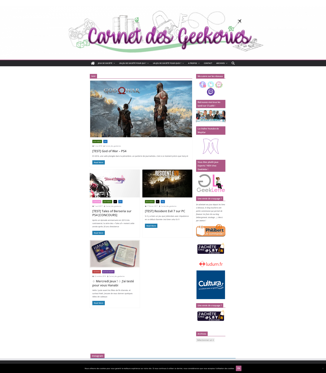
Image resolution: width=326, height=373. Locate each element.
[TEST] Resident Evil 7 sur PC (165, 211)
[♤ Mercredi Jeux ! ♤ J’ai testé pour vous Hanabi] (115, 253)
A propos (192, 63)
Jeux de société (105, 63)
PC (115, 202)
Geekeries (96, 272)
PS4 (105, 141)
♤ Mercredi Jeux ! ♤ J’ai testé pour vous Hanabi (113, 283)
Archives (220, 63)
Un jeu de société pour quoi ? (167, 63)
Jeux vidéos (97, 141)
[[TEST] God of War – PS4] (141, 109)
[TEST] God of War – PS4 (109, 151)
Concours (96, 202)
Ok (238, 368)
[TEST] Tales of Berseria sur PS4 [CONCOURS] (111, 213)
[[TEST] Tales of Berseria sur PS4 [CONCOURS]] (115, 183)
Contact (208, 63)
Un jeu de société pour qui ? (132, 63)
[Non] (323, 368)
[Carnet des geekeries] (163, 7)
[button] (113, 63)
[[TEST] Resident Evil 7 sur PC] (167, 183)
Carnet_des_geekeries (113, 146)
